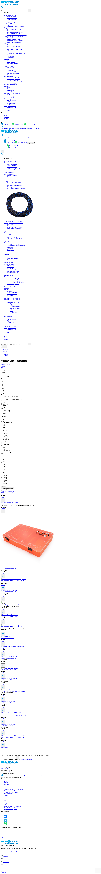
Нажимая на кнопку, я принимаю (17, 759)
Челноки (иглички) (15, 306)
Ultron (4, 402)
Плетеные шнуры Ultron (13, 79)
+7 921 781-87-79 (5, 771)
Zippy (4, 393)
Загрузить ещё (4, 747)
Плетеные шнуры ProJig (13, 83)
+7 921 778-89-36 (5, 769)
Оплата (6, 118)
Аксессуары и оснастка (10, 106)
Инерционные (11, 62)
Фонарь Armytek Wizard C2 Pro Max (10, 605)
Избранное (6, 349)
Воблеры (9, 87)
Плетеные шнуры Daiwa (13, 80)
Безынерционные (11, 60)
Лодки (5, 43)
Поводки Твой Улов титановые (9, 669)
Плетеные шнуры (8, 76)
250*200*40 (6, 435)
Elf (3, 390)
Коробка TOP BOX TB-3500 (8, 569)
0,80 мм (5, 483)
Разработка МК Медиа (7, 837)
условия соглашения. (26, 759)
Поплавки (13, 305)
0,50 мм (5, 477)
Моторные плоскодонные (14, 46)
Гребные (9, 45)
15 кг (4, 464)
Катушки (6, 59)
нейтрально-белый (8, 411)
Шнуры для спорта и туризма (15, 29)
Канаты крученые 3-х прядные (15, 26)
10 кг (4, 460)
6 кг (4, 455)
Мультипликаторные (12, 63)
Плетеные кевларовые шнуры (15, 77)
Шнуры (6, 28)
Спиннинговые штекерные (14, 52)
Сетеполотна (10, 97)
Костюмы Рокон (11, 100)
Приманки (6, 86)
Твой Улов (5, 404)
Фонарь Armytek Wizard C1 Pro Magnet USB (12, 737)
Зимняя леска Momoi (12, 70)
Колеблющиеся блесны (13, 89)
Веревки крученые (12, 25)
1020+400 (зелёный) (8, 422)
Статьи (6, 803)
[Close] (1, 871)
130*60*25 (5, 432)
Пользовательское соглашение (12, 807)
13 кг (4, 472)
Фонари (9, 110)
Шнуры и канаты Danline (14, 30)
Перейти (3, 497)
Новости (6, 782)
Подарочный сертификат (10, 84)
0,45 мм (5, 475)
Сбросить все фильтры (7, 488)
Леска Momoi (10, 67)
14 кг (4, 463)
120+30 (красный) (7, 418)
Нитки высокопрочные (10, 15)
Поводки (9, 108)
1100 (4, 424)
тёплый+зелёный (7, 415)
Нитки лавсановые (12, 19)
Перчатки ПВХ (11, 103)
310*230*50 (6, 440)
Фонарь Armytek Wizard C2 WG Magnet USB (13, 580)
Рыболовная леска (9, 66)
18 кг (4, 466)
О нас (5, 115)
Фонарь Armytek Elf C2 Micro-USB (10, 504)
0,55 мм (5, 478)
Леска (11, 311)
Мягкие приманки (12, 90)
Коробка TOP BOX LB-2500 (8, 679)
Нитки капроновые (12, 18)
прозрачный (6, 446)
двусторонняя (6, 450)
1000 (4, 421)
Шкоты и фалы (11, 37)
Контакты (6, 119)
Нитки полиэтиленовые (13, 20)
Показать (3, 486)
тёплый (5, 413)
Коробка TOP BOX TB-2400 (8, 492)
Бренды (6, 795)
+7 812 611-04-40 (5, 766)
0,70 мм (5, 481)
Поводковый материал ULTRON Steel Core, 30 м (14, 715)
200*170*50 (6, 433)
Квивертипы (10, 57)
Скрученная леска (15, 312)
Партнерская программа (10, 809)
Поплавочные (10, 56)
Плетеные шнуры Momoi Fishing (15, 81)
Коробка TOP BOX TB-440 (8, 725)
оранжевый (6, 444)
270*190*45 (6, 438)
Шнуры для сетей (15, 308)
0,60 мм (5, 480)
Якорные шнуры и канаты (14, 39)
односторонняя (7, 452)
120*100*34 (6, 430)
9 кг (4, 458)
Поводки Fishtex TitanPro (7, 638)
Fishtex (4, 407)
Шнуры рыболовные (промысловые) (17, 35)
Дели (8, 94)
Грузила (12, 304)
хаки (4, 447)
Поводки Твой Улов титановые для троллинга (13, 691)
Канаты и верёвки (9, 23)
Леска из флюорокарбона (14, 73)
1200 (4, 426)
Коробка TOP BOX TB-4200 (8, 592)
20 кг (4, 467)
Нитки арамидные (12, 16)
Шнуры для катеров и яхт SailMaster (13, 36)
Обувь (8, 101)
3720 (4, 427)
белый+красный (7, 410)
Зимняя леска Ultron (12, 72)
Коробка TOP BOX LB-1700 (8, 658)
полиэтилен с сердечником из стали (12, 399)
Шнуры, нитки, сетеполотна (11, 792)
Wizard (4, 391)
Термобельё (10, 104)
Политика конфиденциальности (12, 806)
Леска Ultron (10, 69)
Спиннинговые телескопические (16, 53)
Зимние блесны (11, 91)
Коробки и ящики (11, 107)
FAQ (5, 804)
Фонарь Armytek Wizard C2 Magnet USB (11, 626)
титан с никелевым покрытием (11, 396)
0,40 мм (5, 485)
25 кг (4, 469)
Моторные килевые (12, 47)
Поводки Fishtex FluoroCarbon (9, 616)
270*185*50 (6, 436)
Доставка (6, 117)
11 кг (4, 471)
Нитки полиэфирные (12, 22)
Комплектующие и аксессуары (15, 49)
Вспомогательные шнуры (14, 42)
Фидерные (10, 55)
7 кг (4, 456)
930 (3, 419)
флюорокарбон (7, 398)
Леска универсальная (12, 74)
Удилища (6, 50)
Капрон (12, 313)
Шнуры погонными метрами (15, 32)
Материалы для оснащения (14, 96)
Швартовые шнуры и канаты (15, 40)
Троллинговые (11, 64)
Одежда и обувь (8, 99)
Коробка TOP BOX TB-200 (8, 702)
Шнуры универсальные (13, 33)
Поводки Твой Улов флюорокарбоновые (11, 648)
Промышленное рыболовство (12, 93)
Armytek (4, 405)
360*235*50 (6, 441)
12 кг (4, 461)
